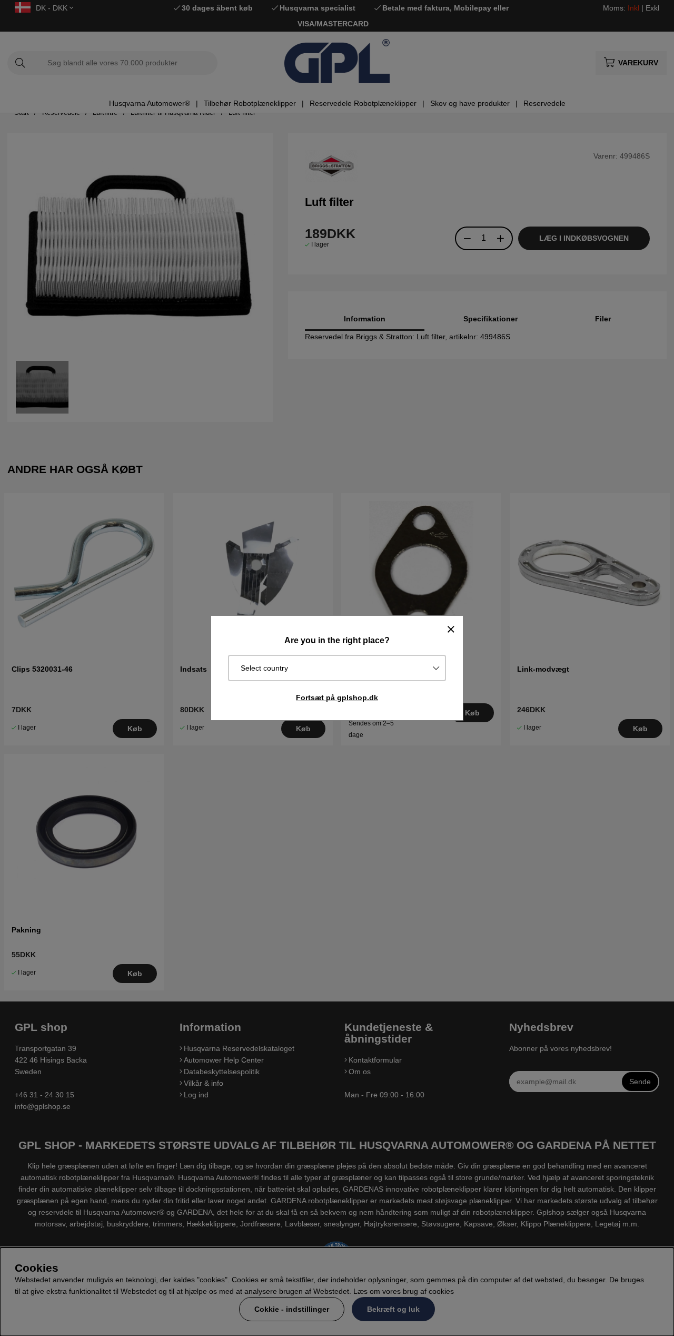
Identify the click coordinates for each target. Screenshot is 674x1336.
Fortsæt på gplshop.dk (337, 697)
